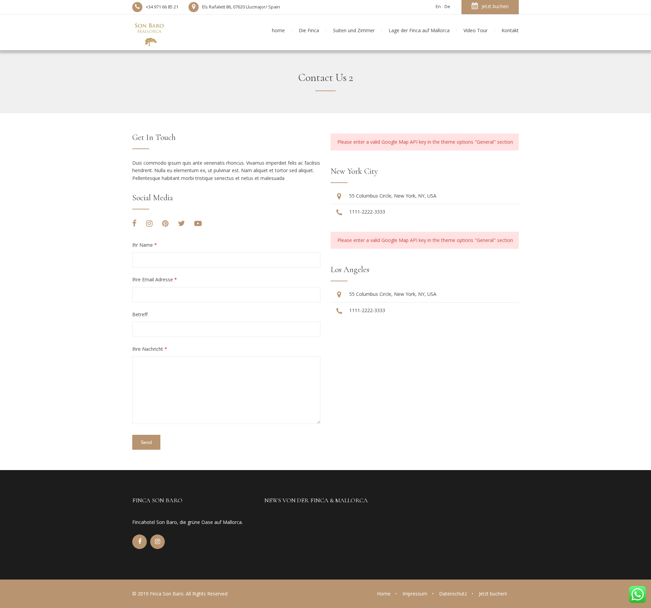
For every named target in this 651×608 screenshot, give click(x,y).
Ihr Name (144, 245)
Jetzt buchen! (493, 593)
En (438, 6)
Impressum (414, 593)
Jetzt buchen (495, 6)
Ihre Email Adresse (154, 279)
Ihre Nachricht (149, 349)
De (447, 6)
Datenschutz (453, 593)
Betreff (139, 314)
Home (384, 593)
